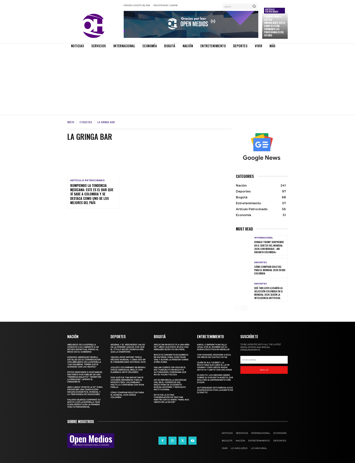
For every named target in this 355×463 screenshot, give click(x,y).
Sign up (264, 370)
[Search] (254, 6)
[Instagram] (172, 441)
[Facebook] (162, 441)
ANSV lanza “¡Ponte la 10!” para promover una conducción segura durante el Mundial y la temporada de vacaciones (84, 391)
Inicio (70, 122)
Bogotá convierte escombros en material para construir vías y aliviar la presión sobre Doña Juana (171, 358)
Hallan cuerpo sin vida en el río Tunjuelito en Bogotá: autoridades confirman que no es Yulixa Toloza (170, 371)
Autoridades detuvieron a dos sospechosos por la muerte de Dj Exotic (215, 390)
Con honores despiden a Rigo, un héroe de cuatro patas (214, 356)
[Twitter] (182, 441)
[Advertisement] (177, 78)
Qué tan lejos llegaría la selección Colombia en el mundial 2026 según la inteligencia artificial (268, 293)
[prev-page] (238, 308)
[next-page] (244, 308)
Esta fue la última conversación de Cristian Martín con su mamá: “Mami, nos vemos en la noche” (171, 398)
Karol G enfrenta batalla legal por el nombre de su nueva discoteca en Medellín (213, 347)
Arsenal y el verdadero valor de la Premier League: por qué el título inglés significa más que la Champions (128, 348)
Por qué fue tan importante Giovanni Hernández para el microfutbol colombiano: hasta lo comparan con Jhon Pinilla (127, 382)
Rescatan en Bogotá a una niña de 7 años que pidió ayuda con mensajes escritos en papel (171, 347)
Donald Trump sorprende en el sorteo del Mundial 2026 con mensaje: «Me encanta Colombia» (269, 247)
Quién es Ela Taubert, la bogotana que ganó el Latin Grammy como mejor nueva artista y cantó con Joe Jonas (214, 366)
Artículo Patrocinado (271, 10)
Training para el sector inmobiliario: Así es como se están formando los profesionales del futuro (274, 26)
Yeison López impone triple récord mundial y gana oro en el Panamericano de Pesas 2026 (128, 359)
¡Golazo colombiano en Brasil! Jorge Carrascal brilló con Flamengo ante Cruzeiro (128, 369)
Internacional (263, 238)
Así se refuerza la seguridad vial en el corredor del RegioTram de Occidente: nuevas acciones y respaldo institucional (170, 385)
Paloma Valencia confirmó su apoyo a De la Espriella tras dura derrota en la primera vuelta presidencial (84, 403)
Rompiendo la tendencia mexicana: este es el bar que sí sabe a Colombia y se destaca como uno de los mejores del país (91, 194)
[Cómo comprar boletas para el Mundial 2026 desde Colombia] (243, 268)
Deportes (260, 263)
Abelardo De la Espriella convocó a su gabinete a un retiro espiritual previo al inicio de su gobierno (83, 348)
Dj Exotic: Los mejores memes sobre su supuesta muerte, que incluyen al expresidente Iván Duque (215, 379)
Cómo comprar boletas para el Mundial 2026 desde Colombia (269, 270)
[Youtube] (192, 441)
